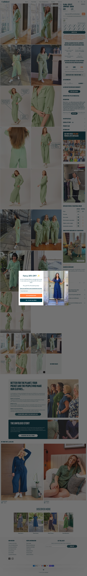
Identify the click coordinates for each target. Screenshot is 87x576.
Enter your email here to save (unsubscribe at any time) (31, 288)
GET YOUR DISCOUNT (31, 295)
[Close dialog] (67, 272)
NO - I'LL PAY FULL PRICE (31, 300)
